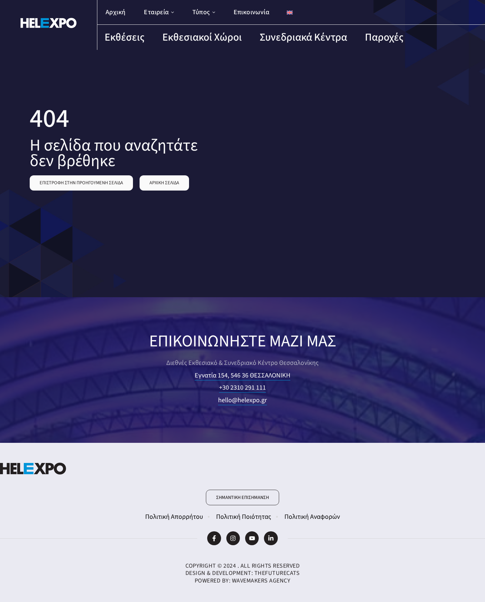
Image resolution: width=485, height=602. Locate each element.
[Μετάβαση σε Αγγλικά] (289, 12)
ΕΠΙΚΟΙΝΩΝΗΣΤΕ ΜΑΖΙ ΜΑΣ (242, 341)
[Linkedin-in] (270, 538)
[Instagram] (233, 538)
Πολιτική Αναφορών (312, 516)
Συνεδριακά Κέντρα (303, 37)
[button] (81, 183)
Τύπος (201, 12)
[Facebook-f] (214, 538)
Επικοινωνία (251, 12)
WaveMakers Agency (261, 581)
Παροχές (384, 37)
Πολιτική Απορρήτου (174, 516)
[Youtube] (252, 538)
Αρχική (115, 12)
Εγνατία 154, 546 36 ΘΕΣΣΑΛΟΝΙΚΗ (242, 375)
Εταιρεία (156, 12)
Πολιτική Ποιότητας (243, 516)
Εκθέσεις (125, 37)
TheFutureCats (277, 573)
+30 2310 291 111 (242, 387)
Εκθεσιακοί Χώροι (202, 37)
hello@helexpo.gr (242, 400)
